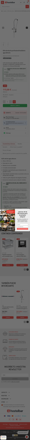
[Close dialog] (29, 209)
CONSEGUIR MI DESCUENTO (22, 228)
